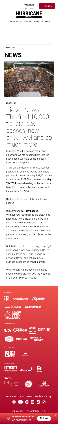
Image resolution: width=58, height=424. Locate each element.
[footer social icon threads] (32, 402)
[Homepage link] (29, 16)
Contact (21, 396)
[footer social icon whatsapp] (44, 402)
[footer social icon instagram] (26, 402)
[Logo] (10, 354)
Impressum (17, 411)
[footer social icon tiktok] (38, 402)
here (14, 199)
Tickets (44, 418)
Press (29, 396)
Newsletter (11, 396)
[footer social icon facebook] (14, 402)
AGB (44, 411)
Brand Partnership (43, 396)
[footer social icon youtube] (20, 402)
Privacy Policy (32, 411)
